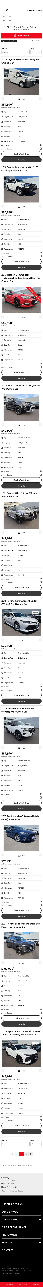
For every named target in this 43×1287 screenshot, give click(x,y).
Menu (40, 17)
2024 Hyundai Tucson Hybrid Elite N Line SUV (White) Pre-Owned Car (20, 1033)
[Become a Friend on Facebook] (3, 1261)
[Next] (40, 98)
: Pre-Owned (8, 41)
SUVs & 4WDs (10, 1211)
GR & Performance (14, 1227)
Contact (8, 1250)
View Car (21, 159)
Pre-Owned (9, 1234)
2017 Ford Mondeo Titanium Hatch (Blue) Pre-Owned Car (20, 817)
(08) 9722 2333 (12, 1187)
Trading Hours (16, 1190)
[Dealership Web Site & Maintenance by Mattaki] (6, 1278)
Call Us (4, 17)
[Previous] (2, 98)
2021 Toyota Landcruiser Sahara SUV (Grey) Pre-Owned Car (20, 925)
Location (10, 17)
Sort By (4, 48)
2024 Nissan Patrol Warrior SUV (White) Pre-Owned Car (18, 710)
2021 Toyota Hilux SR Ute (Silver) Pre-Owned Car (19, 494)
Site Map (19, 1271)
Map (3, 1190)
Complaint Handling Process (11, 1273)
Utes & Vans (9, 1219)
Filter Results (23, 35)
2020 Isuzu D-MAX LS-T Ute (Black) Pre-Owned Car (20, 387)
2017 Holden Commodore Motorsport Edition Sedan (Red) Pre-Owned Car (21, 278)
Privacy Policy (28, 1271)
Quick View (5, 145)
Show (32, 48)
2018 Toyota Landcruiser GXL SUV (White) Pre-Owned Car (19, 168)
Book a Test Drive (21, 153)
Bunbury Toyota (34, 10)
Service (7, 1242)
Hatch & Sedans (12, 1204)
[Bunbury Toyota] (5, 10)
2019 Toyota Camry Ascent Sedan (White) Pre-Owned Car (19, 602)
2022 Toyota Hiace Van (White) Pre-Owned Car (20, 61)
